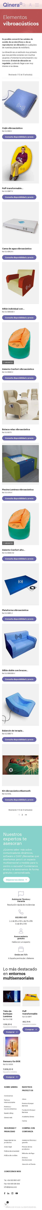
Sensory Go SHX (11, 1061)
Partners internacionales (9, 1101)
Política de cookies (10, 1155)
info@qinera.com (10, 1187)
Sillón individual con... (13, 308)
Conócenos (8, 1096)
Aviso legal (8, 1147)
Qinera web (8, 1117)
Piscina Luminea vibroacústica (17, 489)
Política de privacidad (11, 1151)
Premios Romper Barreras (28, 1104)
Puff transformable (29, 1012)
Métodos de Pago (28, 1153)
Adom (24, 1099)
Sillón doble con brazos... (15, 670)
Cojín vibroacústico (12, 128)
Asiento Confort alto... (13, 549)
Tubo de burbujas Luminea (7, 1013)
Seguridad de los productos (10, 1141)
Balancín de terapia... (13, 730)
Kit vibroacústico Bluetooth (16, 790)
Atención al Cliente (29, 1164)
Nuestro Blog (8, 1113)
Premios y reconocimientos (10, 1108)
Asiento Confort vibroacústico (18, 369)
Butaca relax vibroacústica (16, 429)
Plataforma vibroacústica (15, 610)
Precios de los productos (27, 1148)
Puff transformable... (12, 188)
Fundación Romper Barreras (28, 1111)
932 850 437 (21, 917)
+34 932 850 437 (13, 1180)
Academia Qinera (28, 1116)
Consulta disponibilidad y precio (19, 137)
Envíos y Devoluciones (27, 1159)
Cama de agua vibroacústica (16, 248)
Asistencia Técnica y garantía (29, 1141)
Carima (24, 1121)
